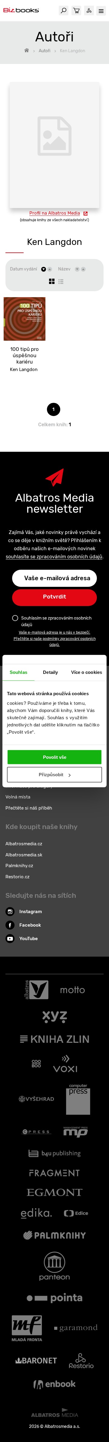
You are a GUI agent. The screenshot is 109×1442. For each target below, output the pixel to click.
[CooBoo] (36, 1063)
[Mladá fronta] (27, 1328)
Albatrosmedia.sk (23, 855)
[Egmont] (55, 1192)
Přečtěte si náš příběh (28, 808)
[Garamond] (76, 1328)
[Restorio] (81, 1360)
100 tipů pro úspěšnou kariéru (24, 355)
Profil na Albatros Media (54, 213)
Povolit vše (54, 756)
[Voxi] (65, 1063)
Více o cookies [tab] (86, 672)
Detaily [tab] (50, 672)
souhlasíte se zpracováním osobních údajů (54, 557)
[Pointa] (54, 1298)
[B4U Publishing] (54, 1153)
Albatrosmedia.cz (23, 843)
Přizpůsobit (51, 774)
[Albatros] (36, 990)
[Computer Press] (78, 1099)
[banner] (21, 11)
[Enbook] (54, 1384)
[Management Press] (76, 1132)
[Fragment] (54, 1173)
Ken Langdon (24, 369)
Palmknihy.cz (19, 865)
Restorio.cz (17, 876)
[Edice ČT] (76, 1213)
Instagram (30, 911)
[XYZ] (54, 1017)
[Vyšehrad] (36, 1099)
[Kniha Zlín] (54, 1039)
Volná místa (17, 797)
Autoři (44, 50)
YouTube (28, 938)
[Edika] (36, 1213)
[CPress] (36, 1132)
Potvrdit (54, 596)
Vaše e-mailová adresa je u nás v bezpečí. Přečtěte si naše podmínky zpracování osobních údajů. (55, 638)
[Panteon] (54, 1266)
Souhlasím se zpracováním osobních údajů (56, 621)
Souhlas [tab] (18, 672)
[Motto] (72, 990)
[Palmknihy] (54, 1235)
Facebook (30, 925)
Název (64, 269)
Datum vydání (23, 269)
